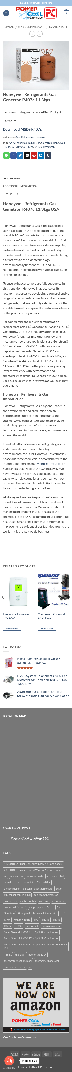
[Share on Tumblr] (48, 155)
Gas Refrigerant (31, 27)
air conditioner (12, 888)
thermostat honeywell (47, 960)
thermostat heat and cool (18, 960)
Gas (38, 142)
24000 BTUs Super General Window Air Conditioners (33, 870)
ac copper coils (35, 876)
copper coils (58, 901)
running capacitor (51, 925)
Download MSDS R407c (22, 129)
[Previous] (3, 605)
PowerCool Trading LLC (29, 838)
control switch (28, 901)
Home (9, 27)
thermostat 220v (36, 954)
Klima (7, 919)
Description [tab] (11, 178)
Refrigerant (49, 146)
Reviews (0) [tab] (10, 194)
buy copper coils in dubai (17, 894)
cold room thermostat (46, 894)
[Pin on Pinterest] (34, 155)
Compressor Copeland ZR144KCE (51, 616)
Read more (12, 628)
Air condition (20, 142)
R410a (38, 146)
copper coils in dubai (15, 907)
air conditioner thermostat (37, 888)
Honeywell (58, 27)
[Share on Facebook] (13, 155)
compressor (10, 901)
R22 (14, 146)
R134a (6, 146)
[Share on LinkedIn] (41, 155)
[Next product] (32, 34)
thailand (19, 954)
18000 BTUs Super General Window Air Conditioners (33, 863)
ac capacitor (17, 876)
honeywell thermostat (45, 913)
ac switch (9, 882)
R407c (29, 146)
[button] (6, 13)
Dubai (31, 142)
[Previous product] (40, 34)
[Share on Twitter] (20, 155)
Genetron (46, 142)
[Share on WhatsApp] (6, 155)
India (63, 913)
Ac (10, 142)
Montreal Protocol (49, 463)
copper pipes (36, 907)
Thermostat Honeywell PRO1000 (16, 616)
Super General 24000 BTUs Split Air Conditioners (31, 938)
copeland (44, 901)
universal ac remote (15, 967)
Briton (58, 888)
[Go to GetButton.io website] (9, 1068)
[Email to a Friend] (27, 155)
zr (30, 967)
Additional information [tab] (20, 186)
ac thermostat (25, 882)
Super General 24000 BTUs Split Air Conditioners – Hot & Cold (35, 946)
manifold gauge (22, 919)
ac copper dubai (55, 876)
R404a (21, 146)
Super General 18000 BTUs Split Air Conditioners (31, 932)
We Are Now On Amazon (20, 1037)
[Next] (69, 605)
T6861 (8, 954)
